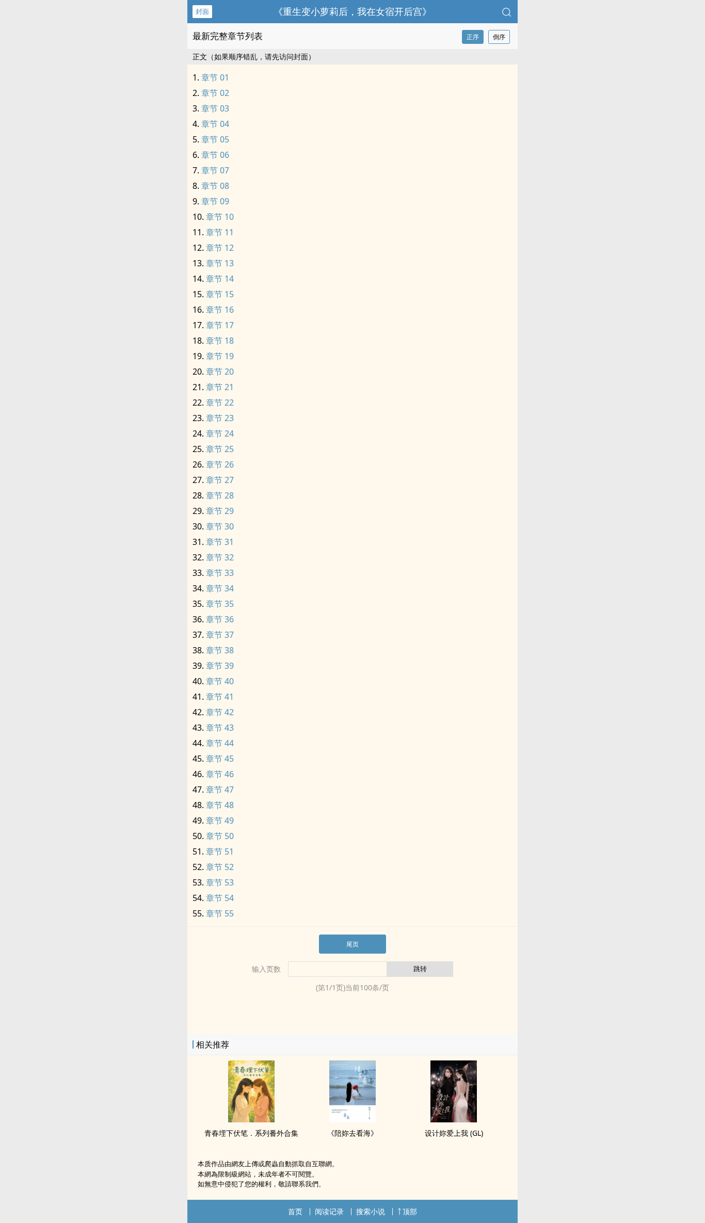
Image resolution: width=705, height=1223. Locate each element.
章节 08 (215, 185)
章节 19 (220, 356)
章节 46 (220, 774)
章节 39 (220, 665)
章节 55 (220, 913)
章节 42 (220, 712)
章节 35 (220, 603)
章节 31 (220, 542)
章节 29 (220, 511)
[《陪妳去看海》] (352, 1119)
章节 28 (220, 495)
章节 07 (215, 170)
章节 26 (220, 464)
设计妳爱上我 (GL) (454, 1133)
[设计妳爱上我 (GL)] (453, 1119)
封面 (202, 11)
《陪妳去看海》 (352, 1133)
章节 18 (220, 340)
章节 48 (220, 805)
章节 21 (220, 387)
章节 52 (220, 867)
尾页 (352, 944)
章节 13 (220, 263)
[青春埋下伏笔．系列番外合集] (251, 1119)
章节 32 (220, 557)
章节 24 (220, 433)
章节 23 (220, 418)
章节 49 (220, 820)
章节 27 (220, 480)
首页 (295, 1211)
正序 (473, 37)
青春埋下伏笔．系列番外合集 (251, 1133)
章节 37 (220, 634)
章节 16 (220, 309)
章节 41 (220, 696)
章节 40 (220, 681)
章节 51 (220, 851)
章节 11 (220, 232)
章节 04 (215, 124)
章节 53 (220, 882)
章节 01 (215, 77)
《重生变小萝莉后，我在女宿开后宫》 (352, 11)
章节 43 (220, 727)
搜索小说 (370, 1211)
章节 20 (220, 371)
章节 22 (220, 402)
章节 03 (215, 108)
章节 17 (220, 325)
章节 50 (220, 836)
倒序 (499, 37)
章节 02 (215, 93)
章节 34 (220, 588)
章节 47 (220, 789)
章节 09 (215, 201)
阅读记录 (329, 1211)
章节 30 (220, 526)
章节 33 (220, 572)
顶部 (410, 1211)
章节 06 (215, 154)
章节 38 (220, 650)
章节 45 (220, 758)
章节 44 (220, 743)
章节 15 (220, 294)
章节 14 (220, 278)
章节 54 (220, 898)
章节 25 (220, 449)
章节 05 (215, 139)
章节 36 (220, 619)
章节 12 (220, 247)
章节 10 (220, 216)
